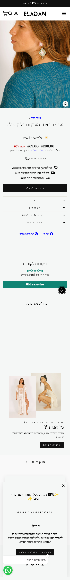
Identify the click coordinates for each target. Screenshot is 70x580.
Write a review (35, 284)
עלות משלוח (37, 150)
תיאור (35, 200)
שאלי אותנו (35, 222)
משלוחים (35, 207)
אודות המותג (52, 444)
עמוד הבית (36, 117)
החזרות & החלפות (35, 215)
